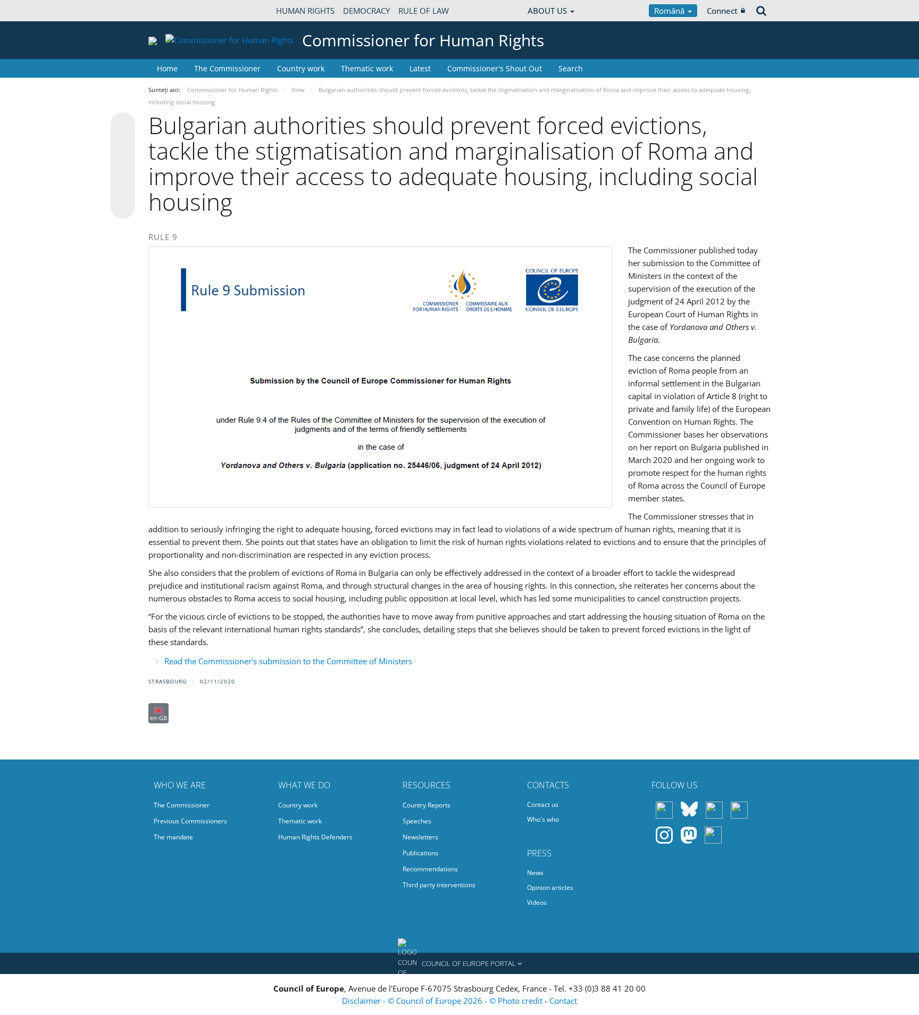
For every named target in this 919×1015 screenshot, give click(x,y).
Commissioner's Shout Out (494, 68)
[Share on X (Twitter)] (123, 146)
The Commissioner (227, 68)
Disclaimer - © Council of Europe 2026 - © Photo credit (443, 1000)
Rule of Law (423, 10)
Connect (722, 10)
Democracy (366, 10)
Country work (300, 68)
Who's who (543, 819)
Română (670, 10)
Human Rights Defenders (315, 836)
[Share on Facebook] (123, 166)
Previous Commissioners (190, 821)
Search (570, 68)
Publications (420, 852)
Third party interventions (439, 884)
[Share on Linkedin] (123, 186)
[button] (459, 963)
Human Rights (305, 10)
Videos (537, 902)
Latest (420, 68)
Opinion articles (550, 887)
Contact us (542, 804)
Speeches (417, 821)
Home (167, 68)
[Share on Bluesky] (123, 126)
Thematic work (367, 68)
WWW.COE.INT (175, 10)
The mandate (173, 836)
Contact (563, 1000)
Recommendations (430, 868)
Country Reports (426, 805)
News (535, 872)
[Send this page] (123, 206)
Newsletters (420, 836)
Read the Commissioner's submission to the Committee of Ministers (288, 661)
